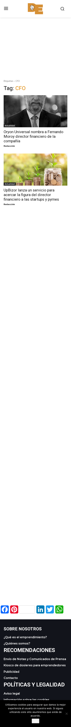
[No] (66, 713)
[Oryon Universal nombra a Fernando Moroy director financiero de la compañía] (35, 111)
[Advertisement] (35, 43)
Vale (35, 720)
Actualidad (10, 125)
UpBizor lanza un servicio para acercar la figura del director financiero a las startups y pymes (31, 195)
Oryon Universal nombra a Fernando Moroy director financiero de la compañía (33, 136)
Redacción (9, 146)
